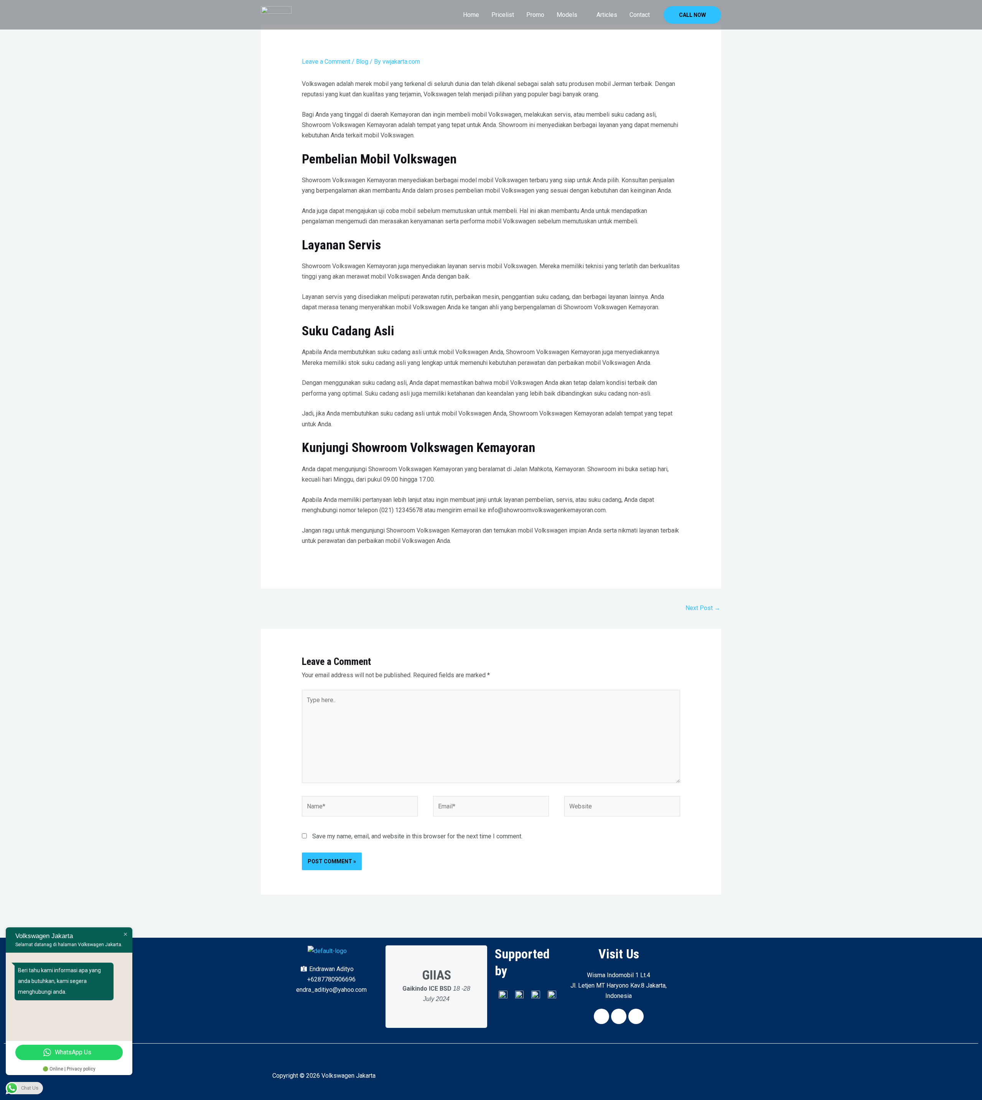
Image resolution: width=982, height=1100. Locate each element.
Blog (362, 61)
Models (567, 14)
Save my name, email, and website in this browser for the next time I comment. (417, 836)
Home (471, 14)
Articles (606, 14)
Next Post (702, 608)
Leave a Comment (326, 61)
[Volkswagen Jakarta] (276, 14)
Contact (639, 14)
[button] (692, 15)
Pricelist (502, 14)
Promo (535, 14)
